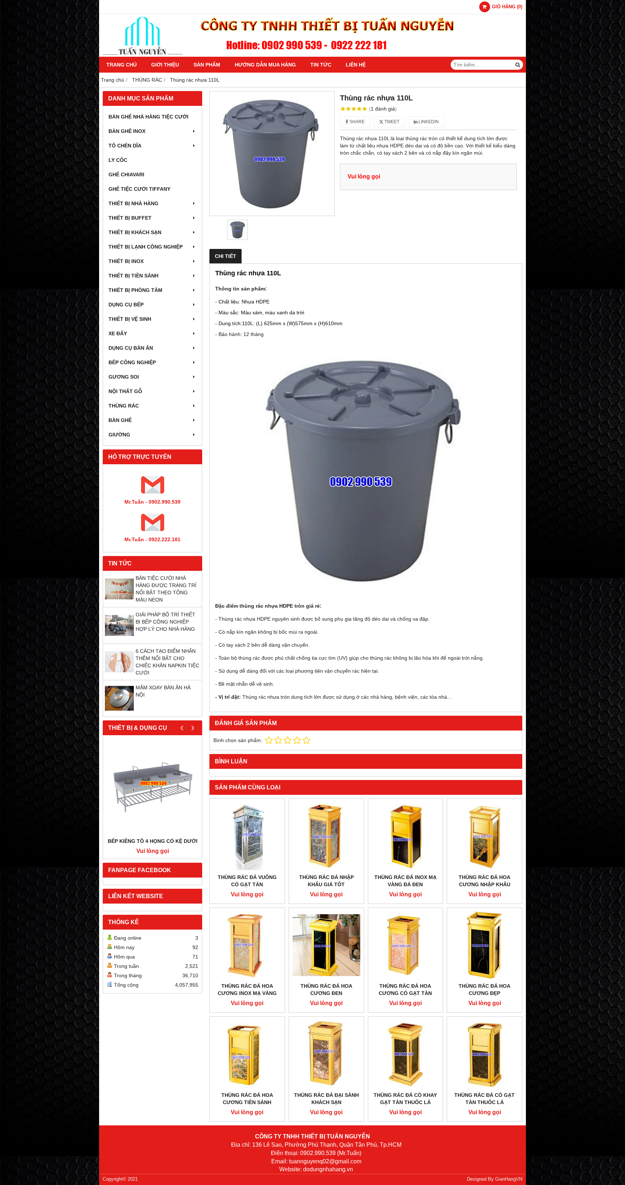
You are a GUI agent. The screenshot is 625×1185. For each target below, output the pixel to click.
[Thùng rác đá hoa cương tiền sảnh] (247, 1054)
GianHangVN (508, 1179)
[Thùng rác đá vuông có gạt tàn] (247, 836)
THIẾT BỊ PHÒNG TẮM (135, 290)
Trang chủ (121, 65)
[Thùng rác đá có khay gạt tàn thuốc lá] (405, 1054)
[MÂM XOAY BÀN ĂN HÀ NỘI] (119, 711)
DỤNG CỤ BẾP (126, 304)
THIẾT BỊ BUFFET (130, 218)
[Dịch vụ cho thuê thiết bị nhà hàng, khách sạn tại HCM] (312, 55)
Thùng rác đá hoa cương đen (326, 989)
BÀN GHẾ (120, 420)
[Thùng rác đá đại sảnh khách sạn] (326, 1054)
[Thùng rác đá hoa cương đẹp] (484, 945)
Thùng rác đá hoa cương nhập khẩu (484, 880)
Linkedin (428, 121)
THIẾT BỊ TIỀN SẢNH (133, 276)
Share (356, 121)
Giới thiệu (165, 65)
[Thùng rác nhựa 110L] (272, 153)
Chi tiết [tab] (225, 256)
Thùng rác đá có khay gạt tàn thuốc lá (405, 1098)
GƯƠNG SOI (124, 377)
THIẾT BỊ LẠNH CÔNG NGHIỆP (146, 247)
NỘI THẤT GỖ (125, 391)
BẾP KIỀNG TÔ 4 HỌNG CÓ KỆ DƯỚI (152, 841)
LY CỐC (118, 160)
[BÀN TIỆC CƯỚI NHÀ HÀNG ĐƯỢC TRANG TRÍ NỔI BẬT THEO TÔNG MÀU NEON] (119, 601)
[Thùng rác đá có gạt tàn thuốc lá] (484, 1054)
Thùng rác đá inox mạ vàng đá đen (405, 880)
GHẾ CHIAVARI (126, 174)
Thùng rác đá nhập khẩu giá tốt (326, 880)
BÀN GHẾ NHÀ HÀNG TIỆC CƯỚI (148, 117)
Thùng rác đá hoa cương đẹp (484, 989)
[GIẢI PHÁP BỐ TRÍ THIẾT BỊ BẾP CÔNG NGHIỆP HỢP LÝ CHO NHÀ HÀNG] (119, 638)
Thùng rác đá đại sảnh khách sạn (326, 1098)
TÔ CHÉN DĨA (125, 145)
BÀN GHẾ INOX (127, 131)
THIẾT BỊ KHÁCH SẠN (135, 232)
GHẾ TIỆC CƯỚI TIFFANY (139, 189)
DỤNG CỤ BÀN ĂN (131, 348)
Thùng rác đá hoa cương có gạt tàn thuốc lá (405, 993)
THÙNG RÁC (124, 406)
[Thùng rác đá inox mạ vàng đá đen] (405, 836)
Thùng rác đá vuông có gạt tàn (247, 880)
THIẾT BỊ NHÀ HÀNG (133, 203)
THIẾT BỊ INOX (126, 261)
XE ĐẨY (118, 333)
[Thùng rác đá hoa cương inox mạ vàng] (247, 945)
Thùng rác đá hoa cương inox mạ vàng (247, 989)
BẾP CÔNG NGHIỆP (132, 362)
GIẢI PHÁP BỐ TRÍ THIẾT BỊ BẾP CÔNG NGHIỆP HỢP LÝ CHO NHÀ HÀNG (165, 622)
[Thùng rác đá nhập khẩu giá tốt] (326, 836)
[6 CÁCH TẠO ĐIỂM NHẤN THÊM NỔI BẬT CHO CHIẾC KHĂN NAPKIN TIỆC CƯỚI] (119, 674)
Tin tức (320, 65)
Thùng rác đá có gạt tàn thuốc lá (484, 1098)
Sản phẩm (207, 65)
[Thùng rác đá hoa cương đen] (326, 945)
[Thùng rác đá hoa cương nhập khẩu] (484, 836)
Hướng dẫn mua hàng (265, 65)
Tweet (391, 121)
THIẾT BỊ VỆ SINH (130, 319)
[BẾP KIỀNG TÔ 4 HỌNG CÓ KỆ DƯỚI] (152, 788)
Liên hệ (356, 65)
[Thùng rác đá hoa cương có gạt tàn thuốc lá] (405, 945)
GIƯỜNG (119, 435)
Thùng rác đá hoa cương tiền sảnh (247, 1098)
